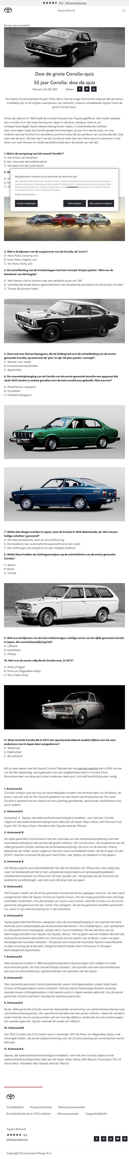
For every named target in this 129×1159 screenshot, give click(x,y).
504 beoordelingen (76, 3)
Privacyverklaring (40, 1107)
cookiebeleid (72, 187)
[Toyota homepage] (8, 10)
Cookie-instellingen (26, 203)
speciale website (87, 768)
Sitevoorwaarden (68, 1113)
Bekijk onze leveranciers (25, 194)
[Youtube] (117, 1138)
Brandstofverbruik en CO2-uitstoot (29, 1113)
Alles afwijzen (74, 203)
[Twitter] (87, 89)
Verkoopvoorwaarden (71, 1107)
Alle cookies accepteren (101, 203)
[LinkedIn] (94, 89)
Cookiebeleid (15, 1107)
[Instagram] (103, 1138)
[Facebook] (79, 89)
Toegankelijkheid (96, 1113)
